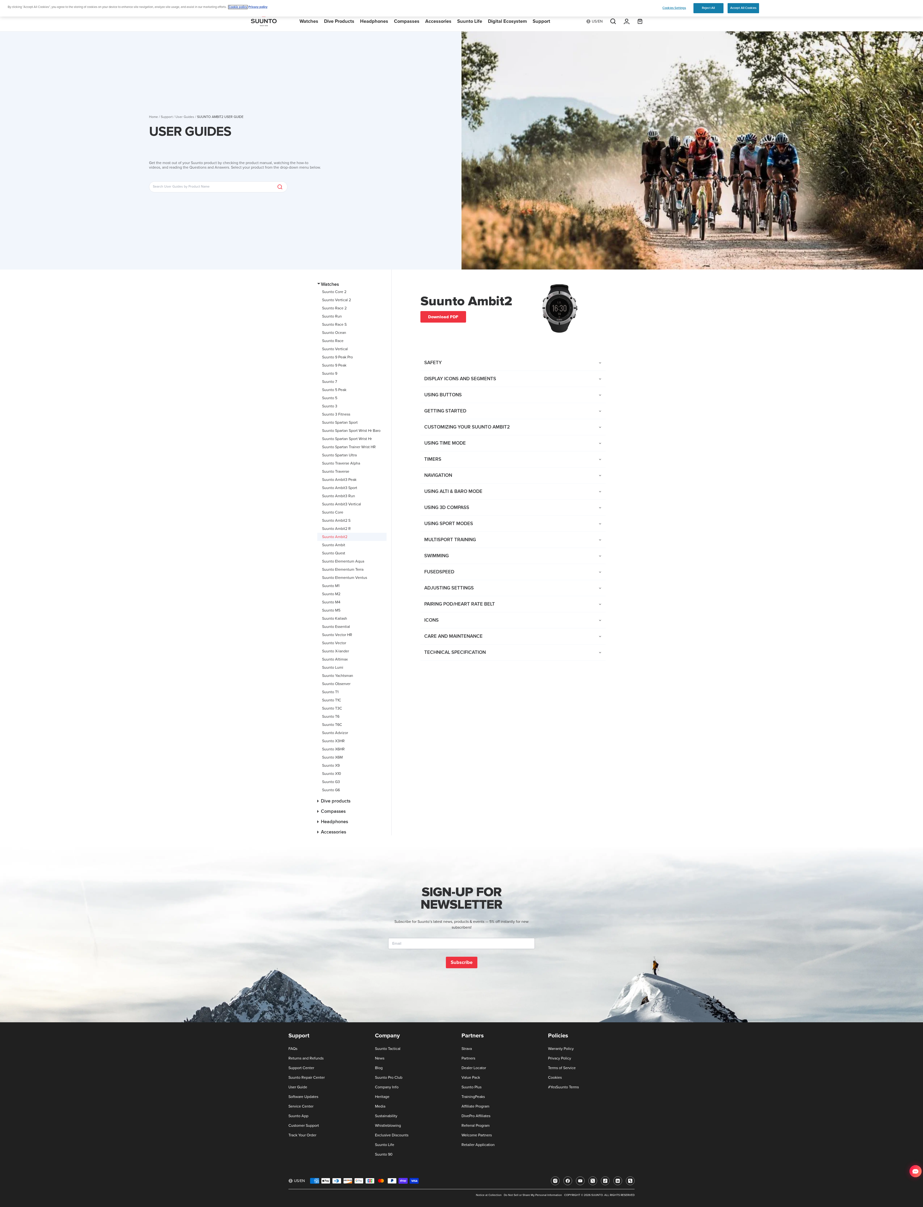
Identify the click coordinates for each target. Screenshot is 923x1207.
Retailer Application (478, 1145)
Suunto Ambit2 (334, 537)
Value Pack (471, 1077)
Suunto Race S (334, 324)
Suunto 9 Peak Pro (337, 357)
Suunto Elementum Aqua (343, 561)
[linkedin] (617, 1180)
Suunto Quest (333, 553)
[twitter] (592, 1180)
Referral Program (476, 1125)
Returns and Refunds (306, 1058)
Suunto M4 (331, 602)
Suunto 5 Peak (334, 390)
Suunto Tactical (387, 1049)
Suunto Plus (471, 1087)
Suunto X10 (331, 774)
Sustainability (386, 1116)
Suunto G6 (331, 790)
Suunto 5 (329, 398)
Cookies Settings (674, 8)
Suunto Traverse (335, 471)
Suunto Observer (336, 684)
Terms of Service (562, 1068)
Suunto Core (332, 512)
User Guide (297, 1087)
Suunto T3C (332, 708)
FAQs (292, 1049)
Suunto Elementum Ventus (344, 578)
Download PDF (443, 316)
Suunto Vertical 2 (336, 300)
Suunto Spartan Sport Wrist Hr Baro (351, 431)
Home (153, 117)
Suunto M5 (331, 610)
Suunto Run (332, 316)
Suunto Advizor (335, 733)
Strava (467, 1049)
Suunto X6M (332, 757)
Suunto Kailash (334, 618)
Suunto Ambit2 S (336, 520)
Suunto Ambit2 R (336, 529)
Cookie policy (238, 7)
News (379, 1058)
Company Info (387, 1087)
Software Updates (303, 1097)
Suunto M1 (330, 586)
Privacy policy (258, 7)
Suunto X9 (331, 765)
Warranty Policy (561, 1049)
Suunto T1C (331, 700)
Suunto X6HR (333, 749)
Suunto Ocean (334, 333)
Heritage (382, 1097)
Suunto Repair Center (306, 1077)
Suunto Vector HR (337, 635)
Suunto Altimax (335, 659)
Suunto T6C (332, 725)
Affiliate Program (475, 1106)
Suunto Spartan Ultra (339, 455)
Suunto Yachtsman (337, 676)
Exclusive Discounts (391, 1135)
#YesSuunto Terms (563, 1087)
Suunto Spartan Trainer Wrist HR (349, 447)
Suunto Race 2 (334, 308)
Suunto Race (332, 341)
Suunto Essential (336, 627)
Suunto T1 (330, 692)
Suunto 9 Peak (334, 365)
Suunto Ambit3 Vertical (341, 504)
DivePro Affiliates (476, 1116)
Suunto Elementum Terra (342, 569)
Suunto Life (384, 1145)
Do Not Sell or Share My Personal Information (533, 1195)
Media (380, 1106)
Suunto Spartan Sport (340, 422)
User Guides (184, 117)
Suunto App (298, 1116)
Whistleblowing (388, 1125)
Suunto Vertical (335, 349)
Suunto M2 (331, 594)
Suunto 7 (329, 382)
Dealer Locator (474, 1068)
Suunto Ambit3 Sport (339, 488)
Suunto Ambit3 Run (338, 496)
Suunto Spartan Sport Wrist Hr (347, 439)
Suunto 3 (329, 406)
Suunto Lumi (332, 667)
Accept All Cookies (743, 8)
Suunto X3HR (333, 741)
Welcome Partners (477, 1135)
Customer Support (303, 1125)
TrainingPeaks (473, 1097)
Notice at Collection (489, 1195)
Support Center (301, 1068)
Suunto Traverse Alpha (341, 463)
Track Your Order (302, 1135)
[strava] (630, 1180)
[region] (461, 8)
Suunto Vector (334, 643)
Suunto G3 (331, 782)
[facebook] (567, 1180)
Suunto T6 (330, 716)
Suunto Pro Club (388, 1077)
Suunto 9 (329, 373)
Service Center (300, 1106)
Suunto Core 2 (334, 292)
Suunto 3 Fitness (336, 414)
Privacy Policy (559, 1058)
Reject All (708, 8)
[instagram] (555, 1180)
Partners (468, 1058)
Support (167, 117)
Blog (379, 1068)
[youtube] (580, 1180)
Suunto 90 (384, 1154)
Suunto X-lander (335, 651)
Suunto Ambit (333, 545)
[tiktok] (605, 1180)
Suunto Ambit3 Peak (339, 480)
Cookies (555, 1077)
